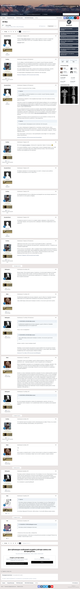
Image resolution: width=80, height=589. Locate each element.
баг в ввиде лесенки (26, 38)
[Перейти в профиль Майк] (7, 301)
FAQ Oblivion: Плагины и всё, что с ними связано (68, 34)
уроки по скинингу (26, 145)
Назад (5, 31)
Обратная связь (20, 586)
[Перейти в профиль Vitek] (3, 26)
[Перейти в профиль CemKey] (7, 66)
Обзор (4, 14)
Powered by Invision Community (73, 587)
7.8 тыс (7, 311)
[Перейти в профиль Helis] (7, 502)
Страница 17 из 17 (26, 31)
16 (17, 31)
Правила (21, 14)
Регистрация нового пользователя (17, 563)
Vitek (10, 25)
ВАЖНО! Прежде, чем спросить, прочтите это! (67, 54)
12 (8, 31)
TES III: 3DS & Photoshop (18, 26)
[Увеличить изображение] (52, 145)
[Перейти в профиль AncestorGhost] (7, 42)
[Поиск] (78, 14)
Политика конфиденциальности (33, 14)
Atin (7, 520)
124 (8, 538)
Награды (46, 14)
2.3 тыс (8, 288)
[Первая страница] (3, 31)
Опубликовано (23, 35)
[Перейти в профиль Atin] (7, 527)
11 (7, 53)
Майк (7, 294)
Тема (2, 586)
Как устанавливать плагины (67, 45)
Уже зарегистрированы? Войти (62, 6)
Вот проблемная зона (25, 105)
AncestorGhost (7, 35)
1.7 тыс (7, 513)
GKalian (65, 71)
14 (13, 31)
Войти (42, 562)
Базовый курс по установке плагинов (66, 29)
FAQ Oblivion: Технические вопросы (68, 37)
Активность (12, 14)
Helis (7, 495)
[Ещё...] (56, 36)
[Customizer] (77, 6)
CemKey (7, 59)
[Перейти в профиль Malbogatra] (7, 276)
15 (15, 31)
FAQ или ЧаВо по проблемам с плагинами (67, 42)
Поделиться (42, 26)
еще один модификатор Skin (41, 113)
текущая (19, 42)
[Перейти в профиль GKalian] (61, 72)
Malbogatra (7, 269)
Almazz (74, 71)
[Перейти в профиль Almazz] (71, 72)
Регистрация (73, 6)
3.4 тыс (8, 78)
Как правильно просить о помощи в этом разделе (68, 49)
